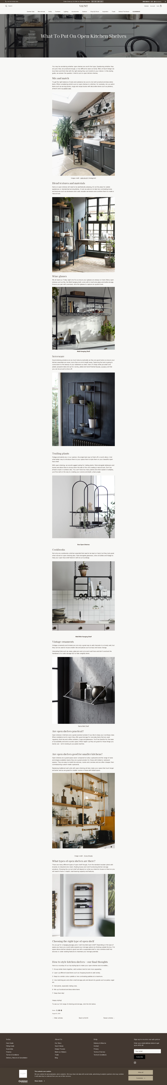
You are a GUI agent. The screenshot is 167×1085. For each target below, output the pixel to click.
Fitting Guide (10, 1046)
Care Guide (9, 1043)
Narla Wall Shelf (83, 726)
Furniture (57, 11)
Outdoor (84, 11)
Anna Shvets (88, 856)
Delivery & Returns (100, 1043)
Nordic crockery (101, 367)
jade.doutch (84, 178)
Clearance (136, 11)
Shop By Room (94, 11)
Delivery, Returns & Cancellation (16, 1058)
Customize (139, 1078)
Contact (96, 1046)
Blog (56, 1058)
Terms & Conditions (12, 1055)
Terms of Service (99, 1052)
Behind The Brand (124, 11)
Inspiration (105, 11)
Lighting (66, 11)
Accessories (75, 11)
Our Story (58, 1043)
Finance (8, 1052)
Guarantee (9, 1049)
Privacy (96, 1049)
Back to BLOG (83, 1018)
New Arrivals (41, 11)
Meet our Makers (60, 1052)
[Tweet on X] (57, 1010)
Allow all (140, 1072)
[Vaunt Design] (83, 6)
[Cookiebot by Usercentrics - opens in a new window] (23, 1081)
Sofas (50, 11)
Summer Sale (30, 11)
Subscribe (139, 1057)
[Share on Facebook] (59, 1010)
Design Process (60, 1049)
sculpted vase (66, 88)
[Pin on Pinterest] (61, 1010)
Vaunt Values (59, 1046)
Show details (39, 1081)
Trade (113, 11)
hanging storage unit (70, 945)
